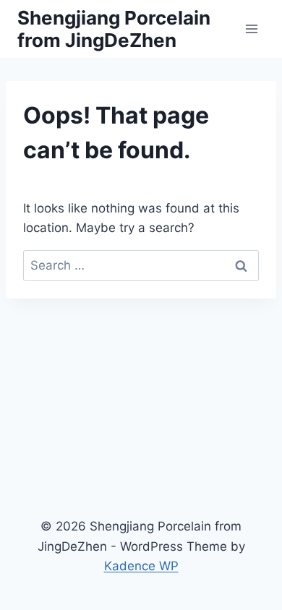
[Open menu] (251, 28)
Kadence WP (141, 566)
